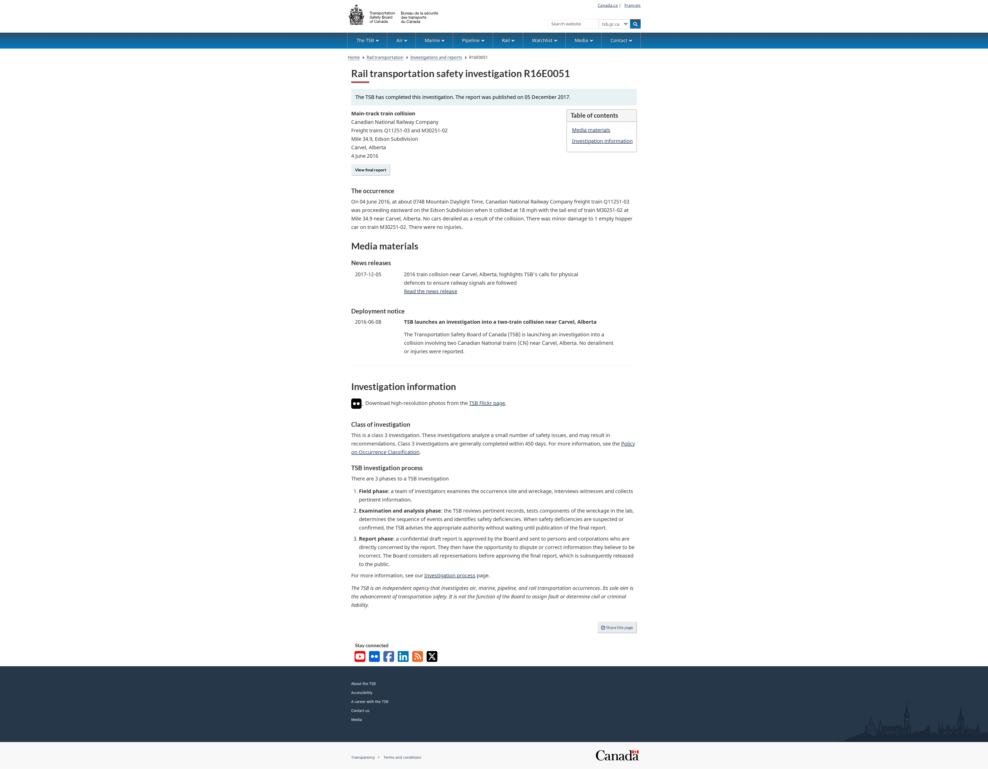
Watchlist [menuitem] (542, 40)
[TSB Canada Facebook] (388, 657)
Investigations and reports (436, 57)
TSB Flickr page (487, 403)
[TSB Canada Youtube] (360, 657)
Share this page (619, 627)
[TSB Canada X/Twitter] (432, 657)
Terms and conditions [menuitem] (402, 757)
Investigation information (602, 140)
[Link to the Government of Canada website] (617, 755)
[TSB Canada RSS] (417, 657)
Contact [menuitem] (619, 40)
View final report (370, 169)
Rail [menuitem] (506, 40)
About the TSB (363, 683)
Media (356, 719)
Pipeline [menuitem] (471, 40)
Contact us (360, 710)
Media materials (591, 129)
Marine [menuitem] (432, 40)
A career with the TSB (369, 701)
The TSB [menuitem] (365, 40)
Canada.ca (608, 5)
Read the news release (430, 291)
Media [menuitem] (581, 40)
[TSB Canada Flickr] (374, 657)
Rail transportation (385, 57)
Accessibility (361, 692)
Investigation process (449, 575)
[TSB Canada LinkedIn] (403, 657)
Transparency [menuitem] (363, 757)
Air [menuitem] (399, 40)
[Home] (393, 14)
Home (354, 57)
